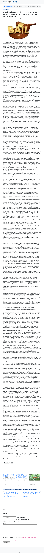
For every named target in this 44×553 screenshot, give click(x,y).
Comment (5, 523)
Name (4, 505)
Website (5, 513)
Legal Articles (9, 6)
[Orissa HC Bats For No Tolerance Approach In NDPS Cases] (34, 477)
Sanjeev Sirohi (16, 18)
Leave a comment (24, 18)
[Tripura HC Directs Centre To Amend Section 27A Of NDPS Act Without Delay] (9, 479)
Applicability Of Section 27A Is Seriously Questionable (13, 489)
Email (4, 509)
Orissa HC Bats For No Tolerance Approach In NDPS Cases (34, 482)
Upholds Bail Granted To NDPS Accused (30, 489)
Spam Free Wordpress (25, 521)
